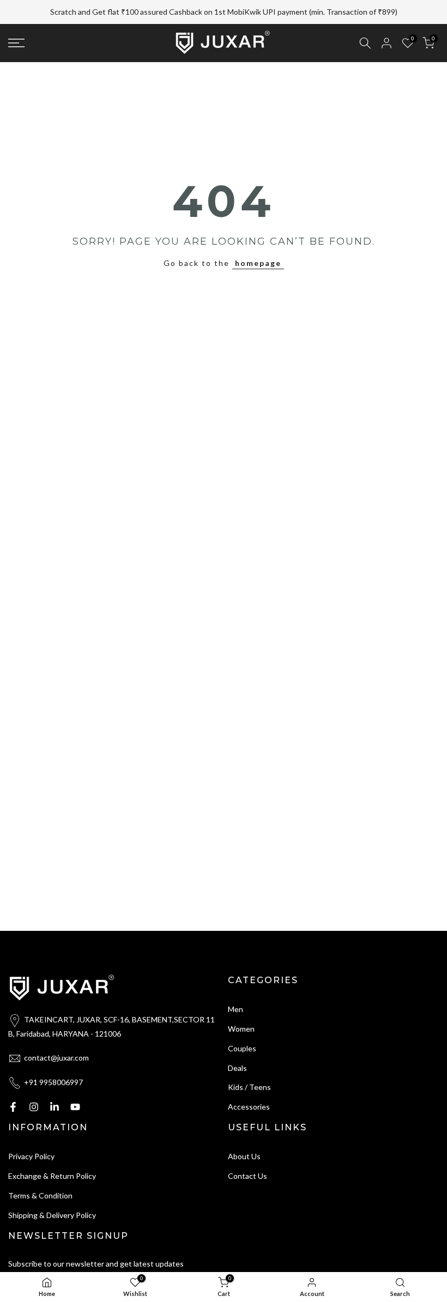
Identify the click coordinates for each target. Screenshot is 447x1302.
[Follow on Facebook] (13, 1106)
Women (241, 1028)
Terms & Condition (40, 1195)
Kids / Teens (249, 1087)
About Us (244, 1156)
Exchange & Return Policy (52, 1175)
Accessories (249, 1106)
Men (235, 1009)
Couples (242, 1048)
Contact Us (247, 1175)
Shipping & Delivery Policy (52, 1215)
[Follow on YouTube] (75, 1106)
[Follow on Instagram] (34, 1106)
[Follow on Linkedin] (54, 1106)
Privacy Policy (31, 1156)
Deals (237, 1068)
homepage (258, 263)
